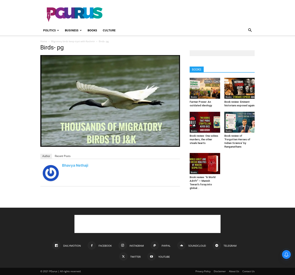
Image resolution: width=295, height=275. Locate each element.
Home (43, 41)
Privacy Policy (203, 271)
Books (92, 30)
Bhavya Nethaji (75, 165)
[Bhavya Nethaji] (51, 180)
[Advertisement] (182, 15)
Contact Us (248, 271)
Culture (109, 30)
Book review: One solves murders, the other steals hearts (204, 139)
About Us (234, 271)
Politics (49, 30)
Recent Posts (63, 156)
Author (46, 156)
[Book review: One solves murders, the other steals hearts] (205, 122)
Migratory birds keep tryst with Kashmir (73, 41)
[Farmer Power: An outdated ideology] (205, 88)
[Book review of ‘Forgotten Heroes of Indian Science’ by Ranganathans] (239, 122)
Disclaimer (220, 271)
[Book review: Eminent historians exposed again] (239, 88)
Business (71, 30)
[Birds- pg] (110, 145)
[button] (250, 31)
